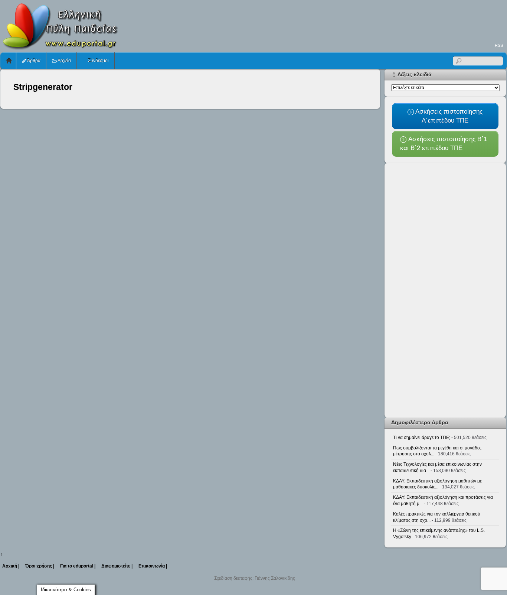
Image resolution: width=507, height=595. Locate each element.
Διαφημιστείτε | (117, 566)
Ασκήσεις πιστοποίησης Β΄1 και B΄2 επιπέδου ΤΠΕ (443, 143)
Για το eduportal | (77, 566)
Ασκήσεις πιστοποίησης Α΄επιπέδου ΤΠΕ (448, 116)
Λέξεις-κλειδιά (415, 74)
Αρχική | (10, 566)
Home (8, 60)
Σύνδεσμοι (98, 60)
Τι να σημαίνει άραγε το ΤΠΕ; (421, 437)
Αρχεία (64, 60)
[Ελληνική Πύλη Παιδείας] (59, 47)
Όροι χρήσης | (39, 566)
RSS (499, 45)
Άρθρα (33, 60)
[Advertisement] (371, 21)
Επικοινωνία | (152, 566)
